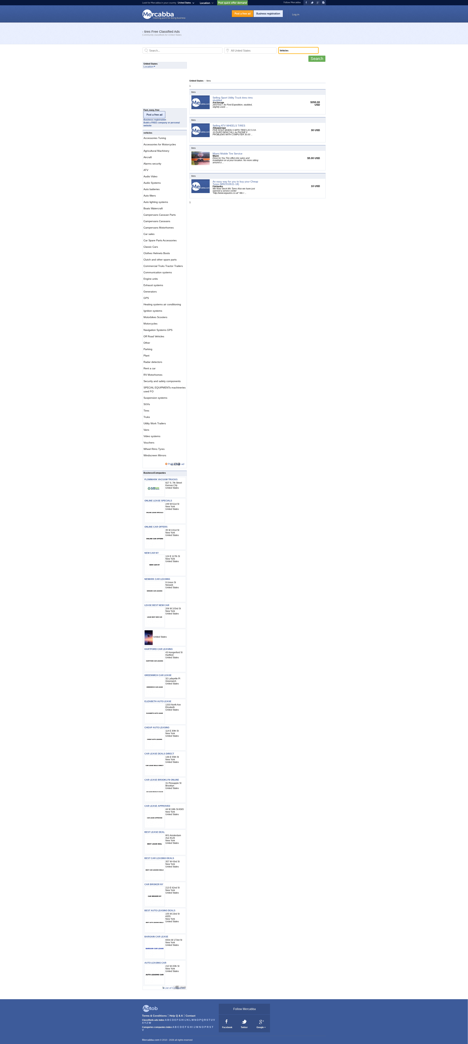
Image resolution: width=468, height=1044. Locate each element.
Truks (147, 417)
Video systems (152, 436)
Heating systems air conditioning (162, 304)
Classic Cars (151, 246)
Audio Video (150, 176)
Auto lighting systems (156, 202)
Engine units (151, 278)
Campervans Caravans (157, 221)
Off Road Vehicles (154, 336)
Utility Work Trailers (155, 423)
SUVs (147, 404)
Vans (146, 429)
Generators (150, 291)
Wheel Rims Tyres (154, 449)
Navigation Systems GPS (158, 330)
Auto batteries (152, 189)
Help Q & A (176, 1015)
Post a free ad (242, 13)
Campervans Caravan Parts (160, 214)
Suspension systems (155, 397)
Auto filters (150, 195)
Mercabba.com (150, 1039)
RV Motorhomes (153, 374)
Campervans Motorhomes (159, 227)
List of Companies (175, 987)
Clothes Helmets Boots (157, 253)
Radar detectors (153, 361)
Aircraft (148, 157)
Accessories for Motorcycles (160, 144)
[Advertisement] (255, 70)
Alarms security (152, 163)
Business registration (268, 13)
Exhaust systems (153, 285)
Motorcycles (150, 323)
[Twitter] (244, 1021)
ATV (146, 170)
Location (205, 3)
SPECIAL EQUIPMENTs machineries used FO (165, 389)
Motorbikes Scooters (155, 317)
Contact (190, 1015)
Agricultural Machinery (156, 150)
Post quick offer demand (232, 2)
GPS (146, 298)
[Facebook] (227, 1021)
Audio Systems (152, 182)
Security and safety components (162, 381)
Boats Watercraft (153, 208)
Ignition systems (153, 310)
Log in (295, 14)
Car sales (149, 234)
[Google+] (261, 1021)
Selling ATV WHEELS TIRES (229, 125)
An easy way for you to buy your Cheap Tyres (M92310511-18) (235, 183)
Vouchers (149, 442)
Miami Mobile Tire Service (227, 153)
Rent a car (150, 368)
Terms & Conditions (154, 1015)
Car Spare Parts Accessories (160, 240)
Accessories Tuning (155, 138)
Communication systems (158, 272)
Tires (146, 410)
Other (147, 342)
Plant (146, 355)
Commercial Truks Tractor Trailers (163, 266)
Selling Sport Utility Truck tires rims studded (233, 99)
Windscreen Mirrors (155, 455)
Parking (148, 349)
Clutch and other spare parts (160, 259)
